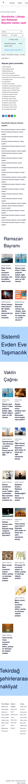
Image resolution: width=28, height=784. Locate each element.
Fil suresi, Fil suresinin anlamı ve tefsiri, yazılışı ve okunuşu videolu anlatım (20, 572)
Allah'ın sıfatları (5, 723)
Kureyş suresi (23, 712)
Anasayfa (12, 3)
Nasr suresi (23, 723)
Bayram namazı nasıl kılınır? (13, 50)
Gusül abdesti (4, 709)
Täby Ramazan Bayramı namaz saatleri (13, 203)
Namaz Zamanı (22, 781)
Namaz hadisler (5, 715)
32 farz (3, 725)
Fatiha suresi (23, 706)
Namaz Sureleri (5, 266)
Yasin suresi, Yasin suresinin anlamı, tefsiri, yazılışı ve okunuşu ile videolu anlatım (7, 645)
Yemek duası (4, 731)
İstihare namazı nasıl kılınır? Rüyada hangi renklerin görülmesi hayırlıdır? (7, 528)
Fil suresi (22, 709)
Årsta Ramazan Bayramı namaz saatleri (13, 220)
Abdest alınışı (4, 706)
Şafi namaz (13, 722)
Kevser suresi (23, 717)
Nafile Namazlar (5, 302)
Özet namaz (14, 720)
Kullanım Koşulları (21, 783)
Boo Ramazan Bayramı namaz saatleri (13, 129)
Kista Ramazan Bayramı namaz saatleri (13, 151)
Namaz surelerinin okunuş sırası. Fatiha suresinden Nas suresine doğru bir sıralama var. (7, 492)
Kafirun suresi (23, 720)
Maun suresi (23, 715)
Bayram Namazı (19, 302)
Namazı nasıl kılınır (20, 266)
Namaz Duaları (19, 482)
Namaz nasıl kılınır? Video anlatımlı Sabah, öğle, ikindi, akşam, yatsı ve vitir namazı (20, 275)
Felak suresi (23, 731)
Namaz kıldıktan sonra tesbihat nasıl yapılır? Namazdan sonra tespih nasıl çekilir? (20, 412)
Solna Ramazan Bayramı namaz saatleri (13, 177)
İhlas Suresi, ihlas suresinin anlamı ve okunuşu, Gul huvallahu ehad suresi (6, 275)
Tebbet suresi (23, 725)
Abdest (20, 3)
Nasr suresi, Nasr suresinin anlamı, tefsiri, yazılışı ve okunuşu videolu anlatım (7, 573)
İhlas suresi (23, 728)
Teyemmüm (4, 712)
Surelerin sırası (5, 720)
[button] (12, 3)
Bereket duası (4, 728)
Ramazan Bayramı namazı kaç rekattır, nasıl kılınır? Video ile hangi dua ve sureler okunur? (20, 312)
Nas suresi (22, 733)
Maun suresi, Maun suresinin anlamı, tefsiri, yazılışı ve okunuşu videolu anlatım (20, 608)
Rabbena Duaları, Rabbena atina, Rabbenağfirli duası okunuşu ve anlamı (20, 492)
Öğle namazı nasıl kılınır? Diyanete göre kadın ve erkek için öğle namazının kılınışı (20, 451)
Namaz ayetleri (5, 717)
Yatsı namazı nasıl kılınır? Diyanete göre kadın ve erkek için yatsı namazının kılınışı (20, 531)
